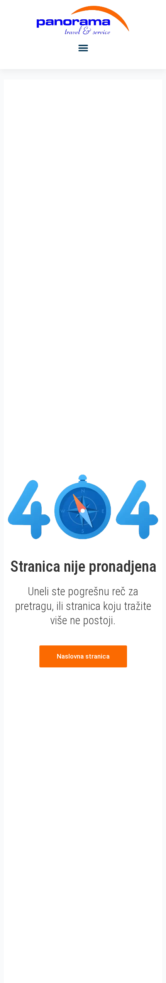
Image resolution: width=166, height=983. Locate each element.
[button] (83, 48)
